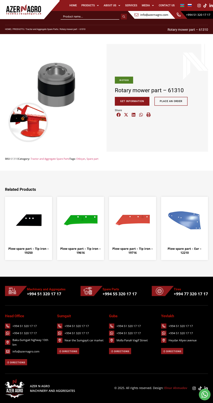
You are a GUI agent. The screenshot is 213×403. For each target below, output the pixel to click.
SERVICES (131, 5)
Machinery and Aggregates (46, 289)
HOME (73, 5)
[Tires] (163, 291)
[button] (118, 114)
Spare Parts (111, 289)
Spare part (92, 158)
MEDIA (146, 5)
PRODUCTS (88, 5)
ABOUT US (110, 5)
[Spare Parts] (92, 291)
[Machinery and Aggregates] (16, 291)
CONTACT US (167, 5)
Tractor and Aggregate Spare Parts (42, 29)
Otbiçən (80, 158)
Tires (177, 289)
